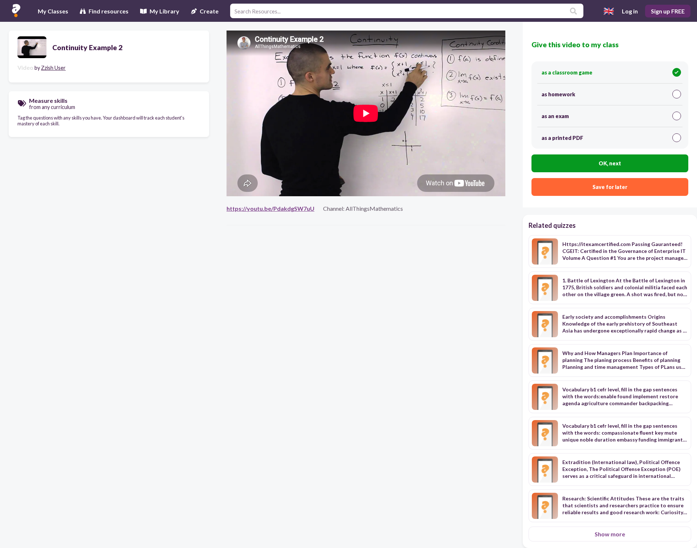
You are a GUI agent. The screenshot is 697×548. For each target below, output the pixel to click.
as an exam (555, 116)
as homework (558, 94)
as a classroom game (567, 72)
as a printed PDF (562, 138)
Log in (630, 11)
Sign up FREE (668, 11)
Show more (610, 534)
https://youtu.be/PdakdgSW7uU (270, 208)
